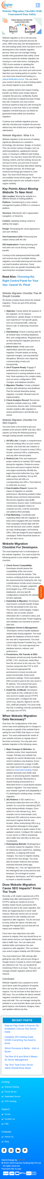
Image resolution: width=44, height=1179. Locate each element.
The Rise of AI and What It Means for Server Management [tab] (21, 1058)
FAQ (6, 1124)
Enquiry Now (41, 592)
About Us (9, 1136)
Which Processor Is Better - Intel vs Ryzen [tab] (22, 1050)
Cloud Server (11, 1091)
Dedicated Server (13, 1096)
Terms (7, 1114)
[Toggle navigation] (38, 5)
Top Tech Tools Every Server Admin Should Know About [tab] (19, 1066)
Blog (7, 1141)
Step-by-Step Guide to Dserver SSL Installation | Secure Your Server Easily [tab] (22, 1028)
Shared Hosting (12, 1087)
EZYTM (21, 1160)
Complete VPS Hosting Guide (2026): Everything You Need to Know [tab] (20, 1040)
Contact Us (10, 1119)
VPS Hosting (10, 1101)
